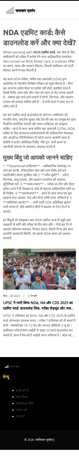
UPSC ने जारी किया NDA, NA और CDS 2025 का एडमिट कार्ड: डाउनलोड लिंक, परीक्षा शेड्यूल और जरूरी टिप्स (38, 305)
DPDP (20, 416)
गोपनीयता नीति (24, 403)
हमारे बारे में (22, 390)
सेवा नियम (22, 397)
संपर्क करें (21, 410)
